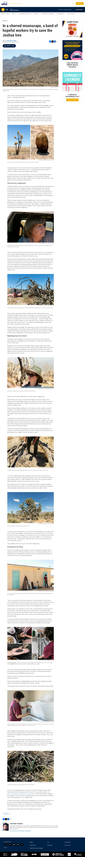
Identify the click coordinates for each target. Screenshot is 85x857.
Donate (80, 3)
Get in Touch (71, 13)
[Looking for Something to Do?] (72, 82)
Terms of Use (68, 845)
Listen (13, 13)
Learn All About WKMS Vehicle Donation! (72, 65)
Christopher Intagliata (12, 40)
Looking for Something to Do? (72, 96)
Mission (31, 842)
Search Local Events (72, 100)
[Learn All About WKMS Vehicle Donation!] (72, 50)
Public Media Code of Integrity (36, 848)
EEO (48, 842)
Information (60, 13)
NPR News (5, 20)
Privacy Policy (33, 845)
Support (36, 13)
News (7, 13)
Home (3, 13)
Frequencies (50, 845)
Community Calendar (47, 13)
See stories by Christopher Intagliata (20, 831)
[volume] (7, 9)
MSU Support (68, 842)
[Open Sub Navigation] (9, 13)
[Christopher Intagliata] (6, 827)
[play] (3, 9)
